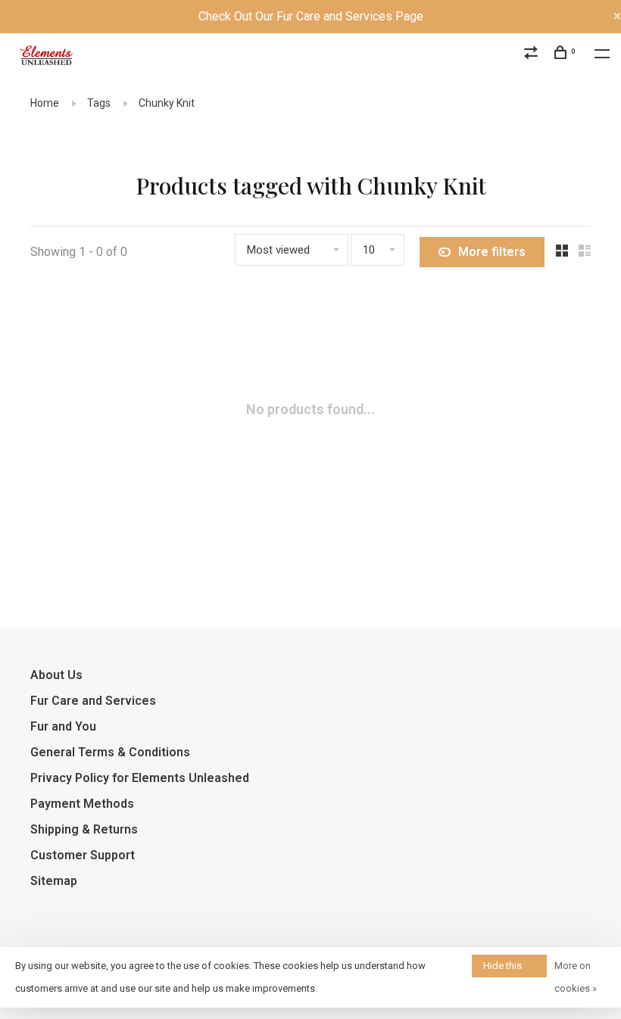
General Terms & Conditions (110, 752)
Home (44, 103)
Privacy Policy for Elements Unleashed (139, 778)
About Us (56, 675)
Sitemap (53, 881)
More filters (492, 252)
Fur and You (63, 726)
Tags (99, 103)
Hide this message (503, 968)
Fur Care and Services (93, 700)
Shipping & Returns (84, 829)
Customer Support (82, 855)
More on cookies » (575, 977)
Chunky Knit (167, 103)
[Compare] (532, 54)
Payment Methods (82, 803)
